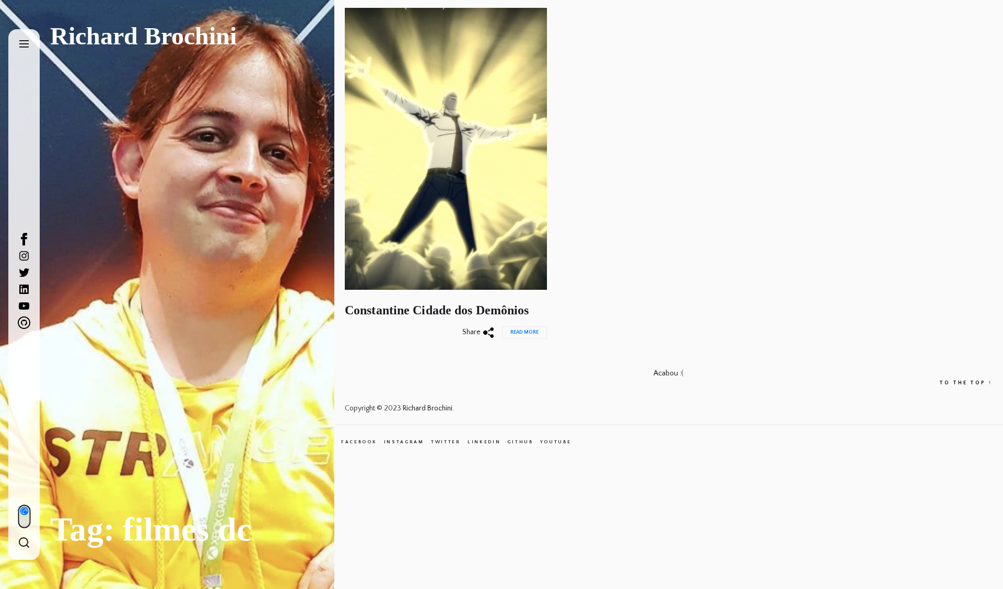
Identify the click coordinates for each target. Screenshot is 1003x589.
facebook (359, 441)
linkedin (484, 441)
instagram (404, 441)
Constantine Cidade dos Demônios (437, 310)
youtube (556, 441)
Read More (524, 332)
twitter (446, 441)
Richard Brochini (143, 36)
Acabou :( (668, 373)
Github (520, 441)
